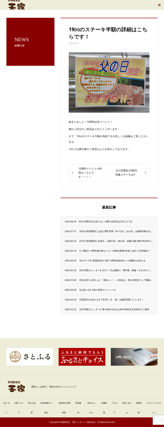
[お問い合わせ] (134, 364)
